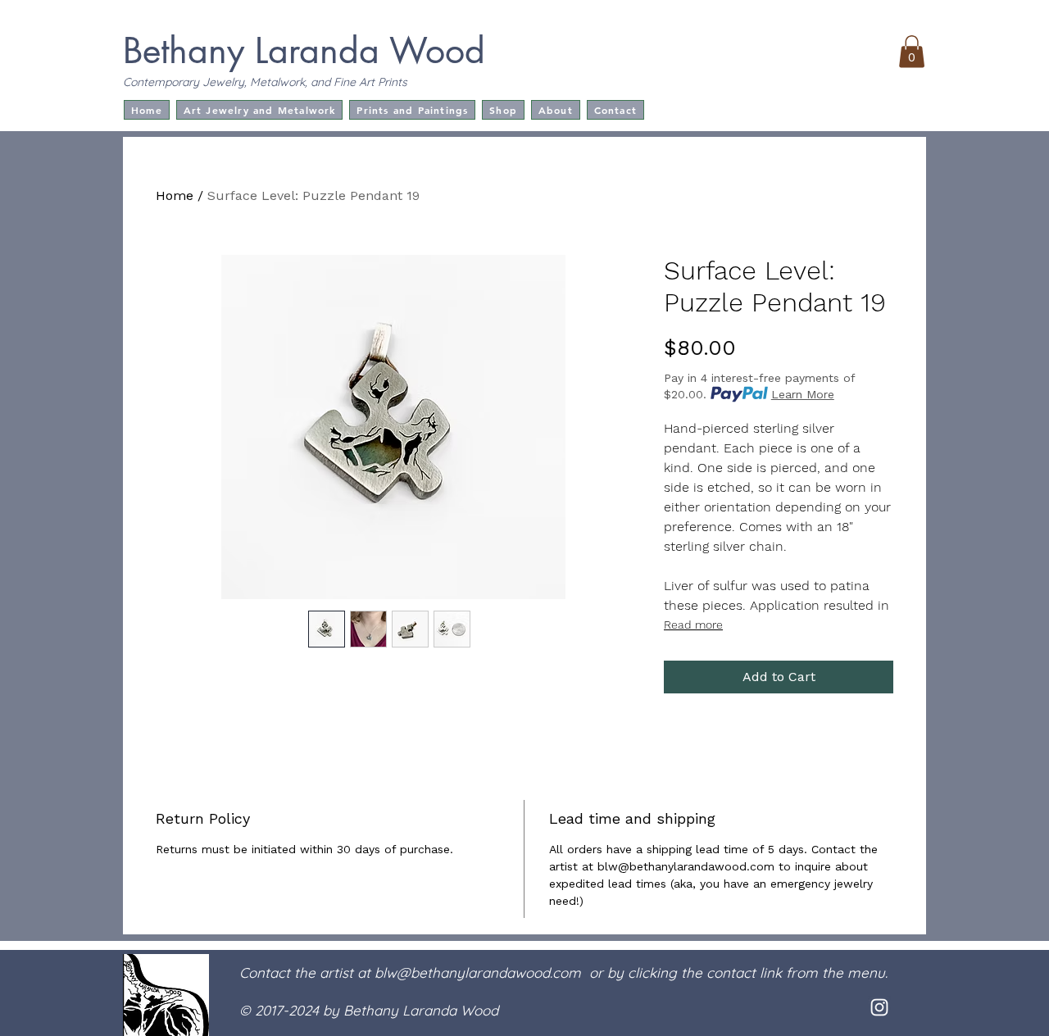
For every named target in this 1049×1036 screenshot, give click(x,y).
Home (174, 195)
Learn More (802, 394)
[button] (911, 51)
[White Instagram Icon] (879, 1007)
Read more (693, 624)
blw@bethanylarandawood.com (478, 972)
